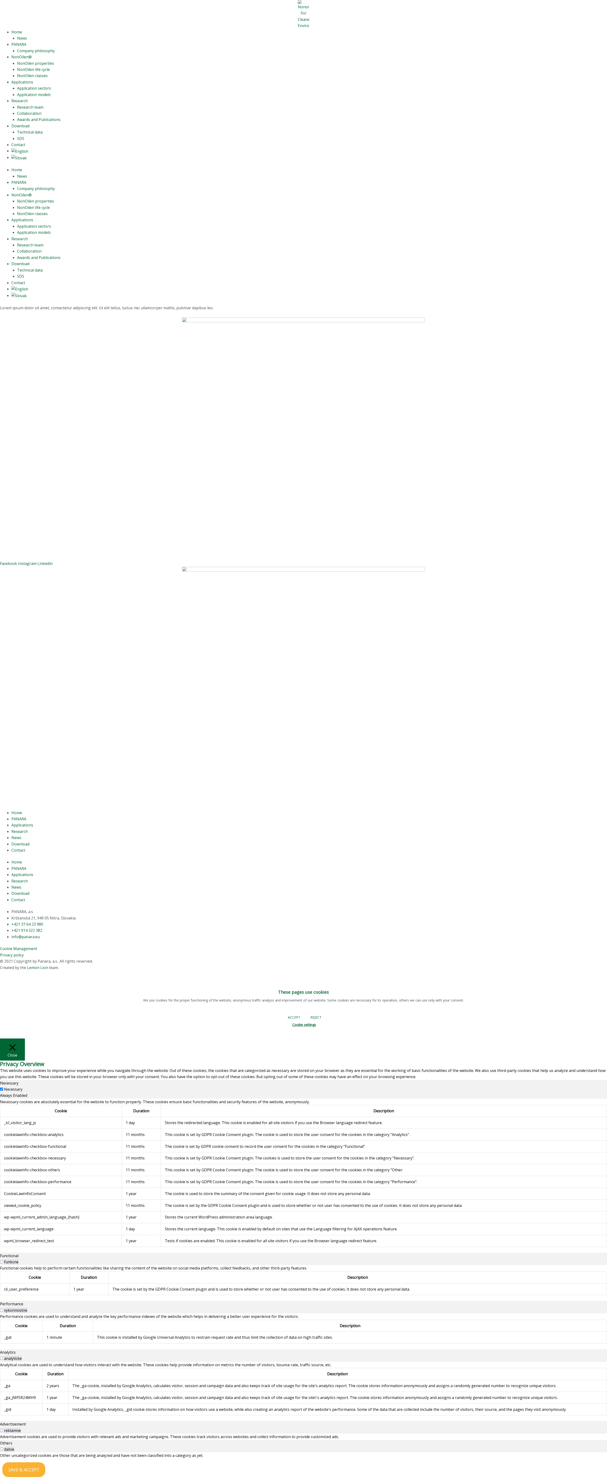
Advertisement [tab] (13, 1424)
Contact (18, 144)
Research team (30, 107)
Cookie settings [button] (304, 1024)
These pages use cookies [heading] (303, 992)
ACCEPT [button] (294, 1017)
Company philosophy (36, 50)
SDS (20, 138)
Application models (34, 94)
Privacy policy (12, 955)
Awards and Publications (38, 119)
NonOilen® (21, 57)
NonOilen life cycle (33, 69)
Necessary (13, 1089)
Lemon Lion (37, 967)
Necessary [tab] (9, 1083)
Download (20, 126)
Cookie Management (18, 948)
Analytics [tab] (8, 1352)
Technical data (30, 132)
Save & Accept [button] (23, 1469)
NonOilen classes (32, 75)
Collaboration (29, 113)
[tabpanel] (303, 1173)
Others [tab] (6, 1443)
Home (16, 32)
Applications (22, 82)
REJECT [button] (316, 1017)
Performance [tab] (11, 1303)
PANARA (18, 44)
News (22, 38)
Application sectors (34, 88)
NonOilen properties (35, 63)
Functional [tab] (9, 1255)
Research (19, 100)
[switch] (1, 1261)
